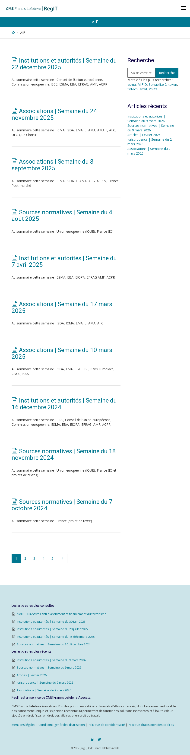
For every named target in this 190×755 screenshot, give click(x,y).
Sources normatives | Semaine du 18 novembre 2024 (64, 454)
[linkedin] (93, 739)
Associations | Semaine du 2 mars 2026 (44, 690)
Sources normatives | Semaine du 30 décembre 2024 (53, 644)
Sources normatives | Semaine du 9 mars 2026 (150, 127)
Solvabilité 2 (158, 84)
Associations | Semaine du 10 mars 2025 (62, 353)
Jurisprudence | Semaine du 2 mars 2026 (45, 683)
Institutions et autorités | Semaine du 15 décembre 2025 (56, 637)
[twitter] (99, 739)
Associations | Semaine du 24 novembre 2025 (54, 114)
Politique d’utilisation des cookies (151, 725)
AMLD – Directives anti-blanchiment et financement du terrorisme (61, 614)
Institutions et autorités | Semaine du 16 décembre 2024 (64, 404)
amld (143, 89)
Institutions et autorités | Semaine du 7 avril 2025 (64, 261)
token (172, 84)
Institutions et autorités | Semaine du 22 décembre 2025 (64, 64)
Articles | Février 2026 (144, 135)
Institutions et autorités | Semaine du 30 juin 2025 (51, 622)
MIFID (142, 84)
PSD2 (153, 89)
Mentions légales (23, 725)
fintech (132, 89)
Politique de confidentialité (106, 725)
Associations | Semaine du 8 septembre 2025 (53, 165)
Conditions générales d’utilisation (61, 725)
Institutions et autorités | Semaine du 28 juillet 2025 (52, 629)
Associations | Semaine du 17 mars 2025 (62, 307)
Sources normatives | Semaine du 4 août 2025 (62, 215)
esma (131, 84)
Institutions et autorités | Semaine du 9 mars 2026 (146, 118)
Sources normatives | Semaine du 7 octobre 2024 (62, 505)
